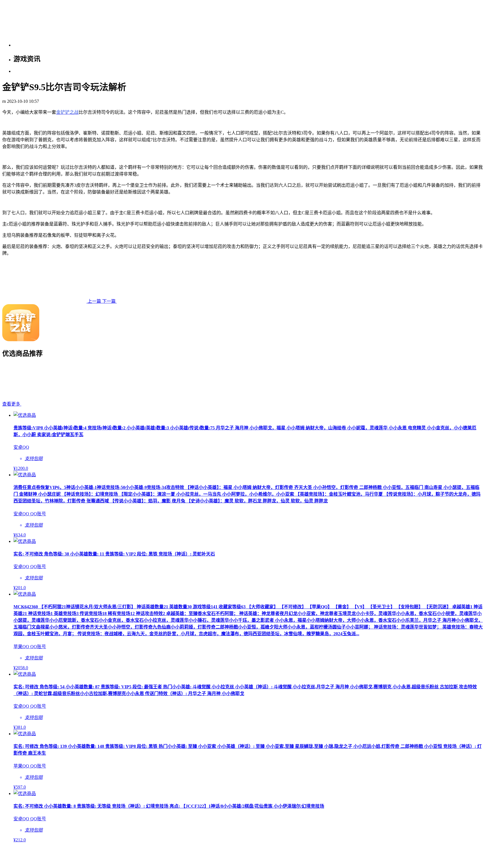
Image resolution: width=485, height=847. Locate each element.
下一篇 (109, 301)
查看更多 (11, 404)
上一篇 (94, 301)
